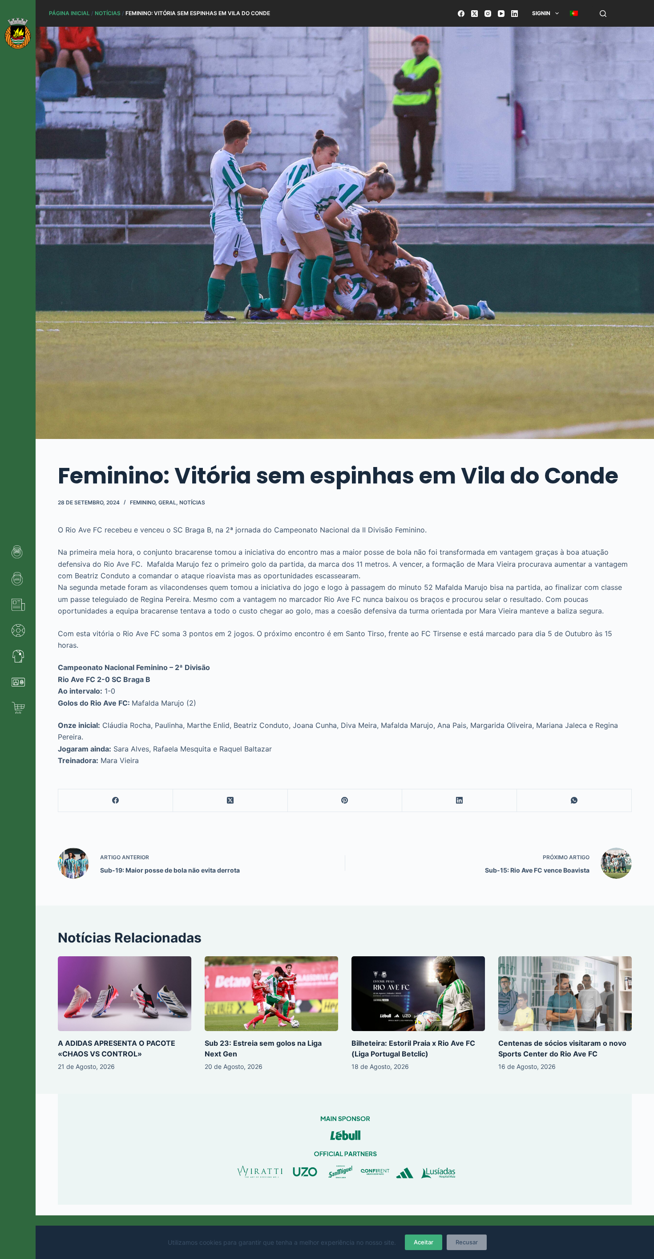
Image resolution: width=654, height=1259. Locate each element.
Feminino (142, 502)
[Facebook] (461, 13)
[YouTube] (501, 13)
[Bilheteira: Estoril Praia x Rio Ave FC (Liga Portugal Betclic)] (418, 994)
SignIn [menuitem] (541, 13)
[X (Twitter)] (474, 13)
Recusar (467, 1242)
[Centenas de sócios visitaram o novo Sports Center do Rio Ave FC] (565, 994)
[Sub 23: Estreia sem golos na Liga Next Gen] (271, 994)
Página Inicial (69, 13)
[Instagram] (487, 13)
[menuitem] (573, 13)
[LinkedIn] (514, 13)
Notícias (108, 13)
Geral (167, 502)
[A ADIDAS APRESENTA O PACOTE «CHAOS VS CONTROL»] (124, 994)
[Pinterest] (345, 800)
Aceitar (423, 1242)
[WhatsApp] (574, 800)
